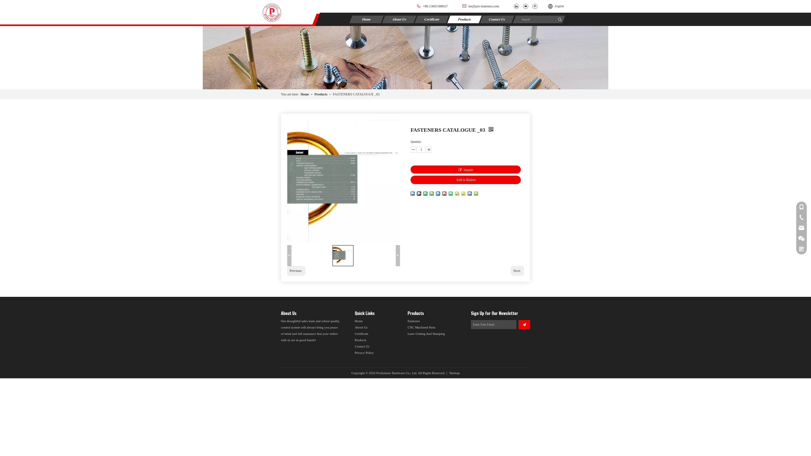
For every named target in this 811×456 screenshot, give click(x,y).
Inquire (468, 170)
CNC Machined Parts (421, 327)
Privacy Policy (364, 352)
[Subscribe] (524, 324)
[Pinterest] (534, 6)
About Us (399, 19)
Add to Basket (465, 180)
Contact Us (497, 19)
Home (366, 19)
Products (464, 19)
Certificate (432, 19)
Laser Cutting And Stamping (426, 333)
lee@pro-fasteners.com (483, 6)
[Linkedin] (516, 6)
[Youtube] (525, 6)
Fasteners (414, 321)
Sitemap (454, 373)
